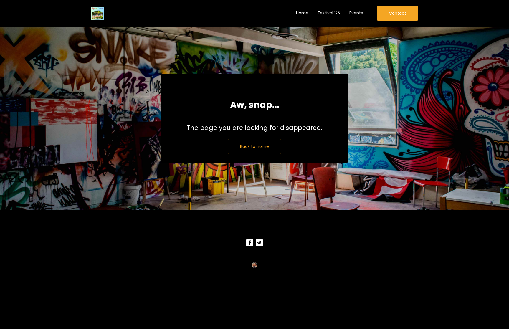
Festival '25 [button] (329, 13)
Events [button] (356, 13)
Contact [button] (397, 13)
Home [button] (302, 13)
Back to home (254, 146)
